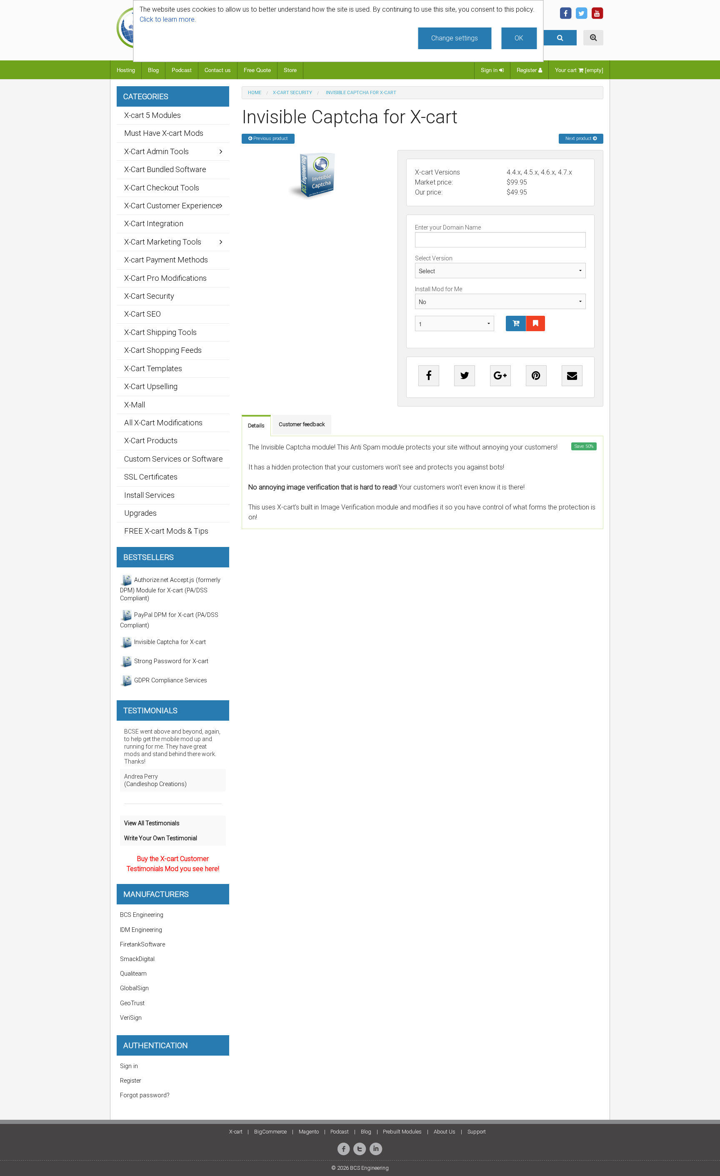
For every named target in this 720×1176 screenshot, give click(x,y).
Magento (309, 1132)
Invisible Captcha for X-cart (169, 642)
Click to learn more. (168, 19)
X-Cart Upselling (151, 386)
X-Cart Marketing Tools (162, 241)
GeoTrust (132, 1003)
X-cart (235, 1132)
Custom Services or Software (173, 458)
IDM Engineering (141, 930)
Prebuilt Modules (402, 1132)
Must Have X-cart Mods (163, 133)
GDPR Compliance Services (169, 680)
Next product (579, 138)
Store (290, 70)
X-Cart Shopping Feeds (163, 350)
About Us (444, 1132)
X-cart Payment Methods (166, 259)
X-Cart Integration (153, 223)
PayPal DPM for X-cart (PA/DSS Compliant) (169, 620)
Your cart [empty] (579, 70)
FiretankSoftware (142, 944)
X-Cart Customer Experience (172, 205)
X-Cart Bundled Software (165, 169)
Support (477, 1132)
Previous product (270, 138)
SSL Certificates (151, 476)
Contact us (218, 70)
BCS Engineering (141, 915)
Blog (153, 70)
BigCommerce (270, 1132)
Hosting (126, 70)
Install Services (149, 495)
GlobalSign (134, 988)
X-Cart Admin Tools (156, 151)
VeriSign (131, 1017)
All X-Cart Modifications (163, 422)
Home (254, 92)
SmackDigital (137, 959)
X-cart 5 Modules (152, 115)
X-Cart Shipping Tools (160, 332)
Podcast (182, 70)
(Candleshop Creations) (155, 784)
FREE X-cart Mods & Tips (166, 531)
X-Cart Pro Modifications (165, 278)
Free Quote (257, 70)
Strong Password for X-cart (170, 661)
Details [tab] (256, 425)
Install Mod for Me (438, 289)
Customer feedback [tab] (302, 424)
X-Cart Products (151, 440)
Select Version (433, 258)
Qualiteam (133, 973)
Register (527, 70)
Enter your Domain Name (448, 227)
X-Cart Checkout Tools (161, 187)
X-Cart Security (292, 92)
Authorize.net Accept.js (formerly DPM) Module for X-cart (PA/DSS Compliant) (170, 589)
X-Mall (134, 404)
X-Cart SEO (142, 314)
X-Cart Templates (153, 368)
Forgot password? (145, 1095)
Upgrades (140, 513)
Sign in (490, 70)
